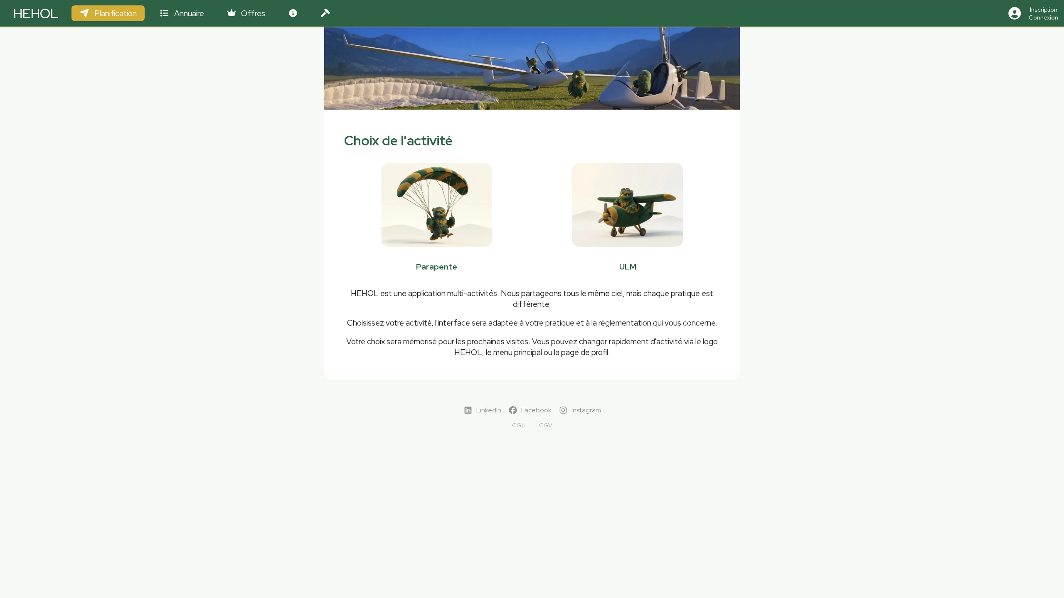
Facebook (536, 410)
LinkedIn (488, 410)
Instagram (586, 410)
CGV (545, 425)
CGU (519, 425)
